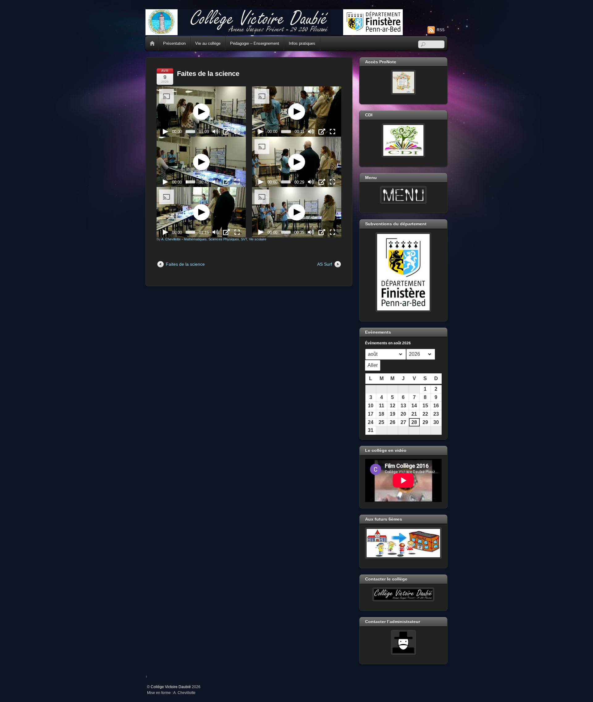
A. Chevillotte (171, 239)
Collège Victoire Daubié (171, 687)
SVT (244, 239)
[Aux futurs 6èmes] (403, 543)
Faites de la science (208, 73)
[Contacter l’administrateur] (403, 642)
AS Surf (324, 264)
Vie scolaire (257, 239)
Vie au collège (208, 43)
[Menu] (403, 195)
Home (152, 43)
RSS (440, 30)
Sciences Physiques (223, 239)
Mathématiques (195, 239)
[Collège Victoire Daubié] (274, 32)
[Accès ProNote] (403, 82)
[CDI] (403, 140)
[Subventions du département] (403, 272)
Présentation (174, 43)
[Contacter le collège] (403, 595)
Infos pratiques (302, 43)
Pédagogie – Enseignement (254, 43)
